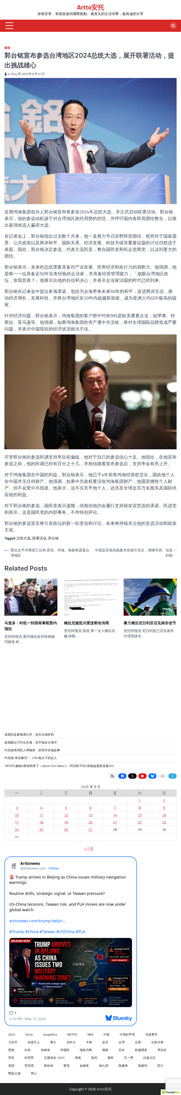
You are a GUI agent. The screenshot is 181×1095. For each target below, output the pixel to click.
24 (17, 829)
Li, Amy (12, 74)
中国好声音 (127, 1034)
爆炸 (110, 1057)
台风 (138, 1042)
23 (164, 822)
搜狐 (105, 1050)
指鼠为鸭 (86, 1050)
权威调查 (141, 1050)
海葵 (78, 1057)
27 (90, 829)
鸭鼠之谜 (14, 1073)
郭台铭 (53, 538)
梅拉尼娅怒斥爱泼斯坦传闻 (86, 623)
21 (115, 822)
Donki (29, 1034)
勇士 (53, 1042)
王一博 (128, 1057)
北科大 (71, 1042)
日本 (122, 1050)
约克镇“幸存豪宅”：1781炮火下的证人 (30, 758)
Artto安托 (90, 7)
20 (90, 822)
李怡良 (162, 1050)
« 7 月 (88, 848)
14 (115, 815)
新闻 (7, 47)
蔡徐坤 (48, 1065)
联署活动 (39, 538)
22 (140, 822)
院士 (160, 1065)
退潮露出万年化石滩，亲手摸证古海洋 (30, 742)
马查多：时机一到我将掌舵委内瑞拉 (30, 626)
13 (90, 815)
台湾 (122, 1042)
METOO (72, 1034)
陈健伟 (123, 1065)
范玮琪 (29, 1065)
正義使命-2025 (54, 1057)
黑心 (34, 1073)
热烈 (94, 1057)
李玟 (11, 1057)
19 (66, 822)
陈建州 (142, 1065)
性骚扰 (65, 1050)
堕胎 (11, 1050)
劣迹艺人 (34, 1042)
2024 (11, 1034)
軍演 (66, 1065)
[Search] (173, 25)
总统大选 (23, 538)
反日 (105, 1042)
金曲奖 (84, 1065)
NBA (90, 1034)
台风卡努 (157, 1042)
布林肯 (45, 1050)
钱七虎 (103, 1065)
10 (17, 815)
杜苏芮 (29, 1057)
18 (41, 822)
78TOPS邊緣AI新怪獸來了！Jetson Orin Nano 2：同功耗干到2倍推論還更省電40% (59, 766)
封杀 (28, 1050)
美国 (11, 1065)
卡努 (89, 1042)
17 (17, 822)
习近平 (12, 1042)
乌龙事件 (151, 1034)
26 (66, 829)
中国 (106, 1034)
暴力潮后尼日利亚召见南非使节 (150, 623)
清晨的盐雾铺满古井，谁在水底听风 (29, 734)
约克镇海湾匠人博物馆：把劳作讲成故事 (32, 750)
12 (66, 815)
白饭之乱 (149, 1057)
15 (140, 815)
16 (164, 815)
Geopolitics (50, 1034)
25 (41, 829)
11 (41, 815)
